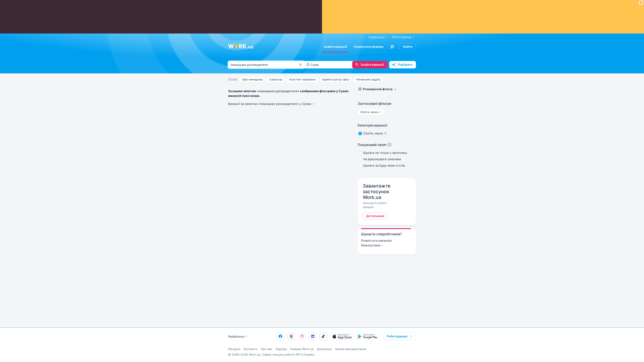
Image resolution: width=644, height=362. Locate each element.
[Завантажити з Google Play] (368, 336)
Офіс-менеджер (252, 79)
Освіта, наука (373, 133)
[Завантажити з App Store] (342, 336)
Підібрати (405, 64)
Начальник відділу (368, 79)
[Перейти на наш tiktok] (323, 336)
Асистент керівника (302, 79)
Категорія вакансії (372, 125)
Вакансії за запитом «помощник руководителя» (269, 104)
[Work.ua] (240, 46)
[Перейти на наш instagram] (302, 336)
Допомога (324, 349)
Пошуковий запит (372, 145)
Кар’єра (281, 349)
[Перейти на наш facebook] (280, 336)
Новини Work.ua (302, 349)
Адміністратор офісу (336, 79)
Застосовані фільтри (374, 104)
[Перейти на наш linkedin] (312, 336)
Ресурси (234, 349)
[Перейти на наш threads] (291, 336)
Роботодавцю (402, 37)
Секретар (276, 79)
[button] (392, 46)
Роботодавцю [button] (397, 336)
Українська (236, 336)
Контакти (250, 349)
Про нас (266, 349)
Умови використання (350, 349)
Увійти (407, 46)
